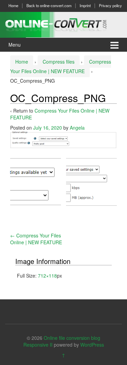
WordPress (92, 344)
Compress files (59, 61)
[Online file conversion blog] (63, 23)
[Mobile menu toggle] (114, 45)
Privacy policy (110, 5)
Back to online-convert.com (48, 5)
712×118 (47, 275)
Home (13, 5)
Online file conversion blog (72, 337)
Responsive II (37, 344)
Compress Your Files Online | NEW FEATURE (36, 239)
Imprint (85, 5)
